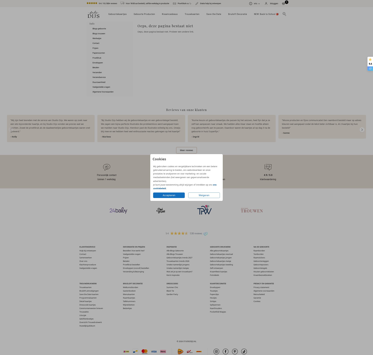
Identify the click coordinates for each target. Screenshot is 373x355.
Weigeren (204, 195)
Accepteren (169, 195)
